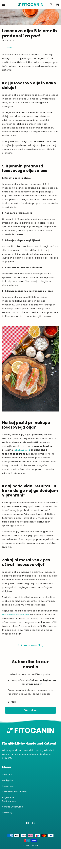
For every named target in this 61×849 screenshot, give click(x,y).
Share (8, 47)
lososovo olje (21, 449)
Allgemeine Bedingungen (9, 799)
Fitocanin (34, 845)
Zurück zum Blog (32, 645)
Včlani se (30, 710)
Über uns (7, 774)
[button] (51, 4)
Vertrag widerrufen (12, 806)
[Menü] (3, 4)
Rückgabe (7, 780)
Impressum (8, 786)
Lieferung (7, 812)
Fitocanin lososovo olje (15, 614)
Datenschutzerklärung (14, 791)
